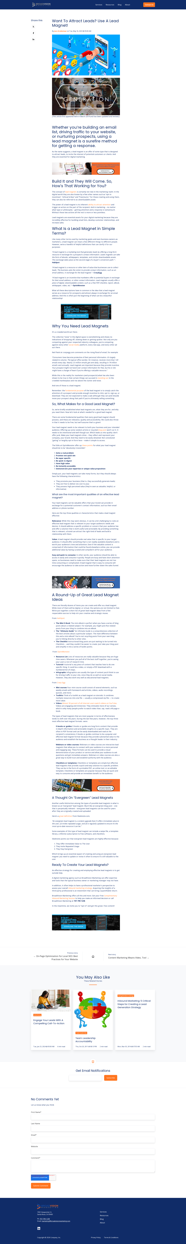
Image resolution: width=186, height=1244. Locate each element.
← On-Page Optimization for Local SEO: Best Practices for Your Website (56, 958)
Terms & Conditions (111, 1237)
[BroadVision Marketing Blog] (93, 956)
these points (87, 445)
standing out (103, 378)
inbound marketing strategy (80, 888)
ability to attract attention (99, 204)
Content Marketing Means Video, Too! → (128, 957)
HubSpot (60, 618)
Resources (110, 4)
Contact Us (149, 5)
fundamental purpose (74, 390)
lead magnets (71, 192)
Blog (119, 4)
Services (98, 4)
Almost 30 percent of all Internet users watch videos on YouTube (89, 703)
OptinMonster (63, 651)
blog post (102, 430)
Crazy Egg (61, 682)
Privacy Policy (96, 1237)
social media (74, 345)
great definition (65, 816)
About (127, 4)
